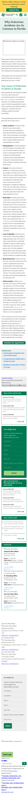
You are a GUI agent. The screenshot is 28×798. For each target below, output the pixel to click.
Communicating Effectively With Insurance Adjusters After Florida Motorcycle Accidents (12, 493)
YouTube (23, 385)
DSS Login (10, 792)
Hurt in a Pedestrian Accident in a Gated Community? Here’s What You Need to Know (14, 409)
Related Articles (12, 393)
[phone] (21, 14)
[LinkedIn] (3, 761)
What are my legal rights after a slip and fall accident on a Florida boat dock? (13, 528)
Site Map (4, 792)
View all (19, 421)
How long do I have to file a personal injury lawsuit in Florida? (14, 534)
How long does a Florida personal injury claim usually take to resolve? (13, 523)
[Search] (17, 14)
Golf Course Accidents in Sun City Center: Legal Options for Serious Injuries (12, 401)
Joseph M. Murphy (7, 378)
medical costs (17, 307)
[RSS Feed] (6, 761)
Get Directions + (14, 635)
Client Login (7, 754)
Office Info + (5, 635)
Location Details (8, 567)
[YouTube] (5, 761)
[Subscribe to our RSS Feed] (14, 485)
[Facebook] (2, 761)
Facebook (6, 385)
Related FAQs (10, 518)
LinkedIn (15, 385)
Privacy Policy (13, 771)
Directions (6, 569)
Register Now (14, 10)
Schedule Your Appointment (14, 343)
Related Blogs (11, 481)
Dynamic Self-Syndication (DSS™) (12, 789)
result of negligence (10, 99)
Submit (14, 473)
